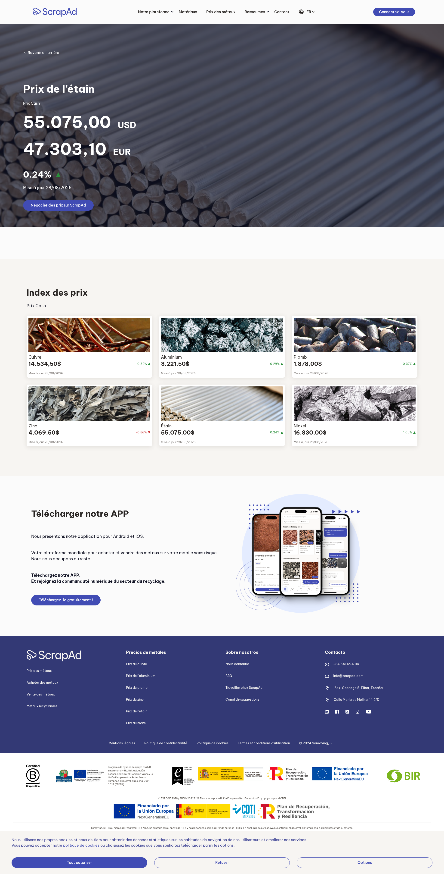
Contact (281, 11)
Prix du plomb (137, 688)
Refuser (222, 862)
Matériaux (188, 11)
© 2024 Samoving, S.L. (317, 743)
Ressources (255, 11)
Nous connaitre (237, 664)
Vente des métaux (41, 694)
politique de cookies (81, 845)
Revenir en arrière (43, 52)
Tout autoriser (79, 862)
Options (365, 862)
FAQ (228, 676)
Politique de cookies (212, 743)
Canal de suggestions (242, 699)
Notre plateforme (154, 11)
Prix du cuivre (136, 664)
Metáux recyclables (42, 706)
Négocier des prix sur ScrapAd (58, 205)
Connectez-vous (394, 11)
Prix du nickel (136, 723)
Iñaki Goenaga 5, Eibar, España (358, 688)
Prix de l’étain (136, 711)
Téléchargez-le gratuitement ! (66, 600)
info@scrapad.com (348, 676)
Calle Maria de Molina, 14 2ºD (356, 700)
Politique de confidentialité (165, 743)
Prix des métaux (220, 11)
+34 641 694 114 (346, 664)
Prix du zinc (135, 699)
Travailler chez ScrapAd (243, 688)
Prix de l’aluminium (140, 676)
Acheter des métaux (42, 682)
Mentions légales (121, 743)
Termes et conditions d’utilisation (264, 743)
